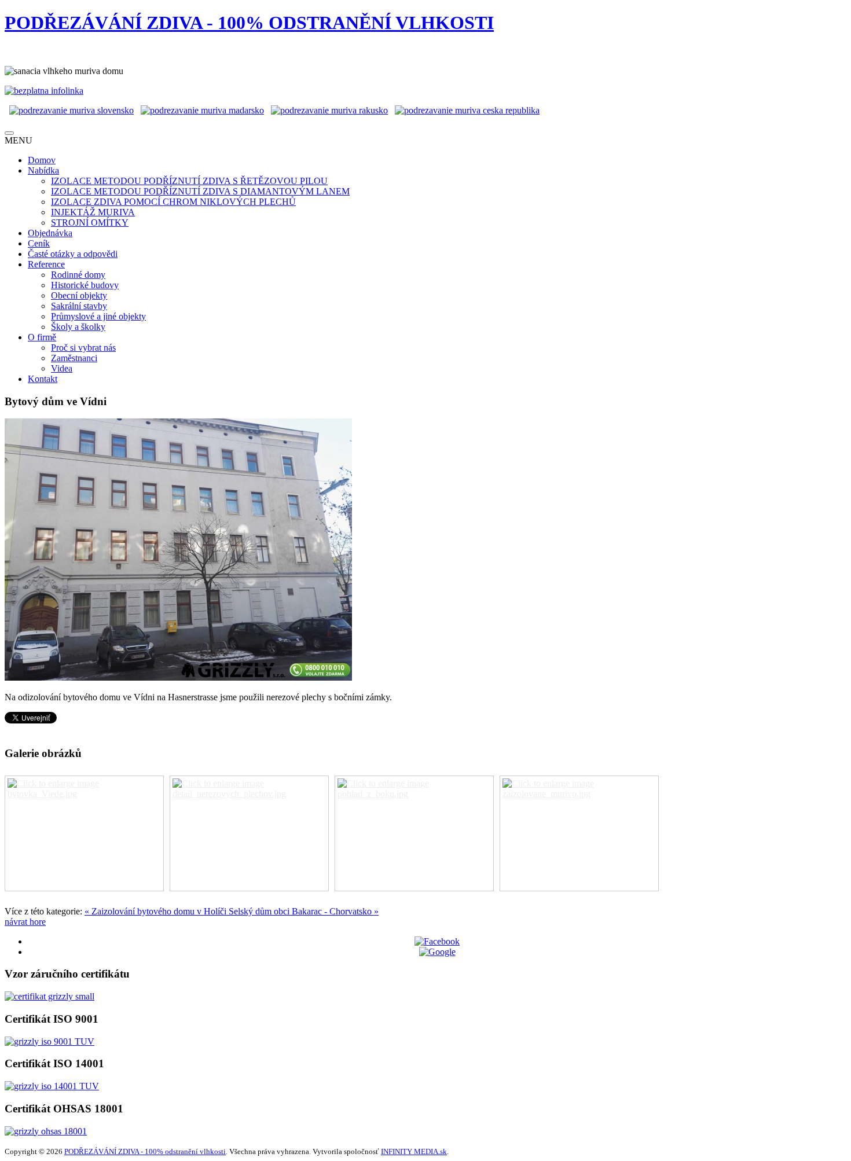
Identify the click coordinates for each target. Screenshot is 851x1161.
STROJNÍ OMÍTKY (90, 222)
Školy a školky (78, 327)
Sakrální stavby (79, 306)
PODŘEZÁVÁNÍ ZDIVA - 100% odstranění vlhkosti (145, 1151)
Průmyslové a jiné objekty (98, 316)
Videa (61, 368)
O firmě (42, 337)
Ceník (39, 243)
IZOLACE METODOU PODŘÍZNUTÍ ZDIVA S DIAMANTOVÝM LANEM (200, 191)
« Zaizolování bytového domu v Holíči (157, 911)
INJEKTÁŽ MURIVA (93, 212)
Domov (42, 160)
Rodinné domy (78, 275)
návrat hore (25, 922)
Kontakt (42, 379)
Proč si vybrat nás (83, 347)
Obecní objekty (79, 295)
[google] (437, 952)
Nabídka (43, 170)
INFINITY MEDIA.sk (414, 1151)
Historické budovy (85, 285)
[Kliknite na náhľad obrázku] (178, 677)
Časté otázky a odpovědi (73, 254)
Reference (46, 264)
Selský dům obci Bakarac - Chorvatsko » (304, 911)
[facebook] (437, 941)
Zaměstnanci (74, 358)
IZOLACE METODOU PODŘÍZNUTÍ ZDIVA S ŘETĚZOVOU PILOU (189, 181)
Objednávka (50, 233)
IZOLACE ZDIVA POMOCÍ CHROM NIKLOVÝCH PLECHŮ (173, 202)
